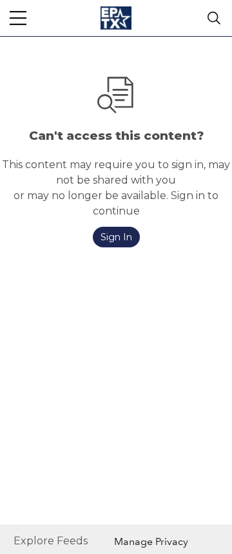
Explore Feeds (51, 541)
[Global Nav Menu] (18, 18)
